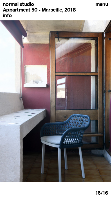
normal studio (18, 4)
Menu (102, 4)
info (7, 15)
